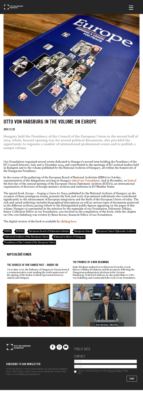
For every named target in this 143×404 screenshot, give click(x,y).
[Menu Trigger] (131, 7)
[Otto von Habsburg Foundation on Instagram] (59, 347)
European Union (83, 231)
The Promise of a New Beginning (91, 262)
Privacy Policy (114, 371)
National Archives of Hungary (69, 237)
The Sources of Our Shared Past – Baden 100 (32, 265)
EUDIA (20, 231)
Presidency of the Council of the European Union (29, 242)
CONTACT (79, 357)
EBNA (7, 231)
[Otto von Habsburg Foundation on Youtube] (66, 347)
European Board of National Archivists (49, 231)
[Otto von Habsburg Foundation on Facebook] (52, 347)
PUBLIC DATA (82, 349)
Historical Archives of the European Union (26, 237)
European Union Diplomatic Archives (116, 231)
